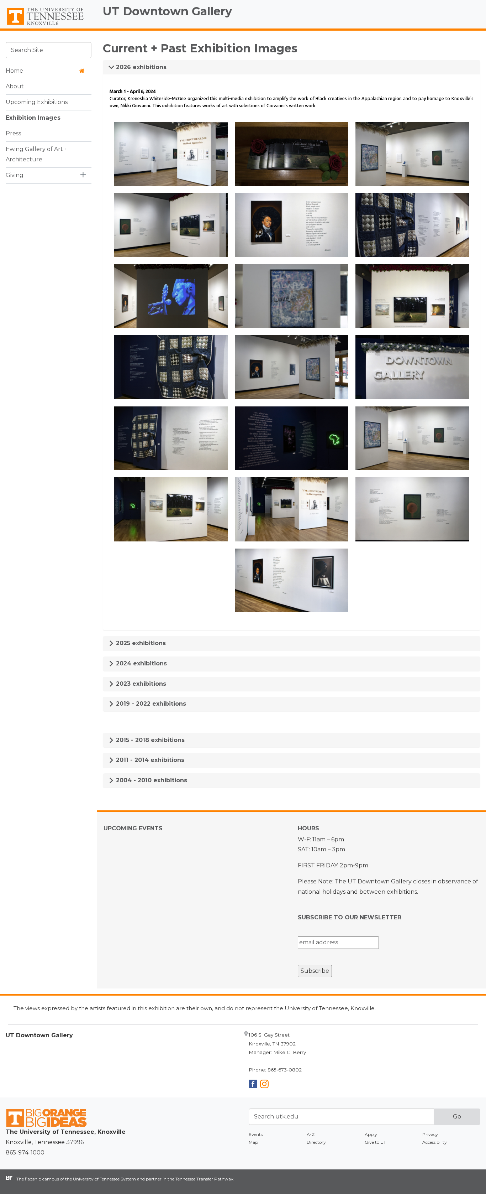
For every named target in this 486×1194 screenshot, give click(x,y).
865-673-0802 (285, 1070)
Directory (316, 1142)
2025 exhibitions (140, 643)
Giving (14, 175)
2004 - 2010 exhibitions (150, 780)
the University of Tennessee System (100, 1179)
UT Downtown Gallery (167, 11)
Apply (371, 1134)
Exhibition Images (33, 117)
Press (13, 133)
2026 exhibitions (140, 67)
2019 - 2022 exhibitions (150, 703)
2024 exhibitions (140, 663)
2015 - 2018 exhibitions (149, 740)
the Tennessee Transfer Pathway (200, 1179)
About (15, 86)
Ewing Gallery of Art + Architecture (37, 154)
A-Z (311, 1134)
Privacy (430, 1134)
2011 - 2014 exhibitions (149, 760)
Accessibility (434, 1142)
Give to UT (375, 1142)
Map (253, 1142)
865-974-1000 (25, 1152)
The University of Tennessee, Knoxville (48, 25)
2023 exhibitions (140, 683)
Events (256, 1134)
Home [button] (14, 70)
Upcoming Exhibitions (37, 102)
